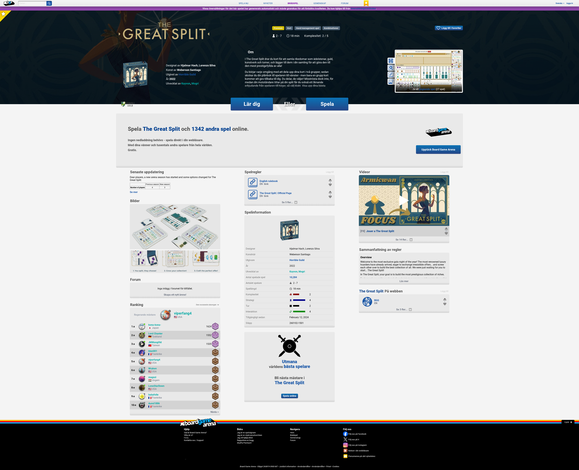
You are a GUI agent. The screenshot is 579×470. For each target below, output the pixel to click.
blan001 (152, 351)
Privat (328, 466)
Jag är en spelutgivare (246, 432)
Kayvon (185, 83)
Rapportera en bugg (245, 440)
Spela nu (243, 3)
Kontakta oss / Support (194, 440)
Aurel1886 (154, 403)
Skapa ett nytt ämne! (175, 294)
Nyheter (268, 3)
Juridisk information (287, 466)
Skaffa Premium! (244, 443)
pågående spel (427, 89)
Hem (292, 432)
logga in (569, 3)
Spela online (289, 395)
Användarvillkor (303, 466)
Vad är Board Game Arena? (195, 432)
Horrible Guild (187, 74)
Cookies (335, 466)
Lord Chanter (155, 333)
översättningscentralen (363, 8)
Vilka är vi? (188, 435)
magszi (152, 377)
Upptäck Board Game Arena (438, 149)
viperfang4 (183, 313)
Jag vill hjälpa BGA (245, 438)
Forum (344, 3)
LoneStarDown (156, 386)
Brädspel (293, 3)
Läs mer (404, 281)
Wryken (152, 368)
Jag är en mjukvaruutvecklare (249, 435)
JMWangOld (155, 342)
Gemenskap (319, 3)
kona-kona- (154, 324)
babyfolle (153, 394)
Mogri (195, 83)
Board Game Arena (248, 466)
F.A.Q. (186, 438)
